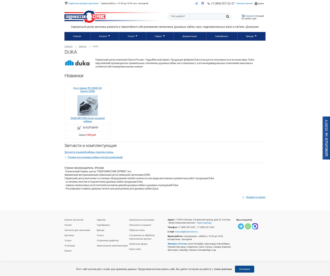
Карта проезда (204, 223)
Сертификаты (221, 36)
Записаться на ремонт (140, 225)
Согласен (244, 269)
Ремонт (68, 251)
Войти (260, 3)
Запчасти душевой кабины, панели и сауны (88, 152)
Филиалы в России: (177, 244)
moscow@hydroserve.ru (186, 232)
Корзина (249, 16)
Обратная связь (137, 230)
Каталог (103, 36)
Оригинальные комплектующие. (112, 246)
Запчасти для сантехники (77, 230)
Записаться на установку (141, 220)
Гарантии (101, 220)
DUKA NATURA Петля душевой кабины (88, 120)
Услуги (131, 36)
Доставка (69, 235)
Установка (69, 246)
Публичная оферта (138, 244)
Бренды (250, 36)
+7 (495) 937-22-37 (223, 3)
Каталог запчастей (73, 220)
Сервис (158, 36)
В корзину (90, 127)
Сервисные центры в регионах (83, 3)
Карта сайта (135, 249)
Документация (189, 36)
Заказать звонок (244, 3)
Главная (77, 36)
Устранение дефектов (108, 240)
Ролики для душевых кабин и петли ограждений (95, 157)
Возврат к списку (256, 197)
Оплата (68, 225)
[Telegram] (241, 226)
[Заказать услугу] (326, 138)
